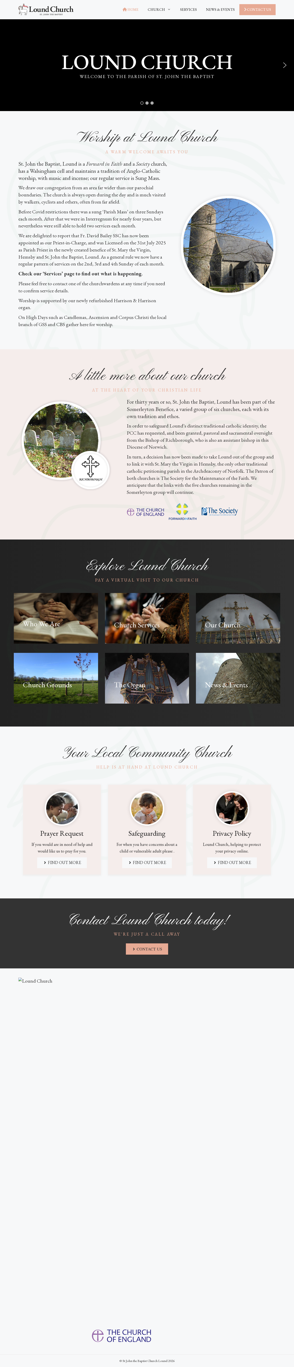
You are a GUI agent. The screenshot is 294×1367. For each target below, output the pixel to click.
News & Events (220, 9)
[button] (284, 65)
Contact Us (258, 9)
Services (188, 9)
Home (133, 9)
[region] (147, 65)
